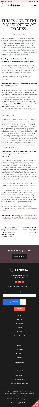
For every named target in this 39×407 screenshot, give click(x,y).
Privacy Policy (15, 403)
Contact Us (19, 256)
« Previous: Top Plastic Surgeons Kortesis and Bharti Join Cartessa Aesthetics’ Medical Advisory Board (9, 232)
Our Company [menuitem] (19, 349)
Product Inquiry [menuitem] (19, 375)
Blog (18, 216)
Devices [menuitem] (19, 319)
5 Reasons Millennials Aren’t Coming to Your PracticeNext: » (30, 230)
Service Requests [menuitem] (19, 379)
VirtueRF (15, 218)
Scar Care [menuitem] (19, 340)
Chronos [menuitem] (19, 327)
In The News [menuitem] (19, 353)
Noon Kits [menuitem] (19, 332)
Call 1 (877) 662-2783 (6, 1)
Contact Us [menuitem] (19, 367)
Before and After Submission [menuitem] (19, 383)
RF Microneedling (27, 216)
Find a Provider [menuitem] (19, 371)
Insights (34, 218)
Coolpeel (8, 218)
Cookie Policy (24, 403)
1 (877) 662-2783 (19, 277)
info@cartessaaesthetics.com (19, 275)
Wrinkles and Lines (24, 218)
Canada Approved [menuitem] (19, 336)
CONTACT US (32, 1)
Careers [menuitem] (19, 357)
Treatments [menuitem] (19, 323)
